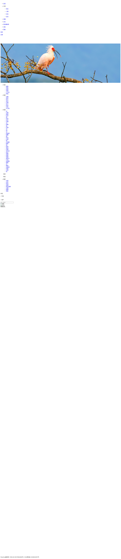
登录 (2, 32)
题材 (4, 179)
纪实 (7, 14)
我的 (4, 29)
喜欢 (4, 84)
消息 (4, 26)
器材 (4, 95)
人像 (7, 11)
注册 (2, 34)
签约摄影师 (6, 24)
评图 (4, 19)
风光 (7, 8)
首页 (4, 3)
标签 (4, 109)
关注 (4, 21)
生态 (7, 16)
